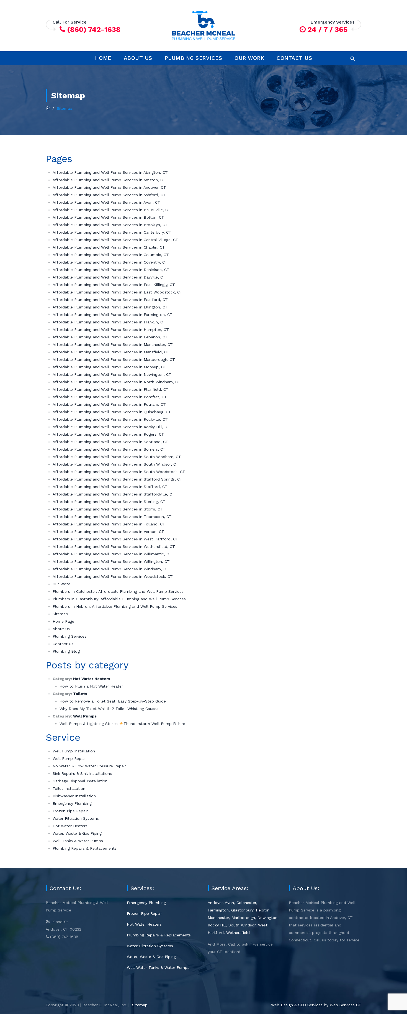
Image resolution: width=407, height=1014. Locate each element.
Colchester (246, 902)
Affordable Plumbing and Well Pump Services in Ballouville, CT (112, 210)
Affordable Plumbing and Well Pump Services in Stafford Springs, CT (117, 479)
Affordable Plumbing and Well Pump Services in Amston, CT (109, 180)
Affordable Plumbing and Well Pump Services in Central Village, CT (115, 239)
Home (103, 58)
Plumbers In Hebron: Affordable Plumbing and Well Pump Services (115, 606)
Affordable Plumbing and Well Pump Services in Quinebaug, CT (112, 412)
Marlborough (243, 917)
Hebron (262, 910)
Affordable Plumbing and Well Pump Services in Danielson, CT (111, 269)
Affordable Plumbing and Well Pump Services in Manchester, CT (113, 344)
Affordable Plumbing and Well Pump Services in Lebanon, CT (110, 337)
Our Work (249, 58)
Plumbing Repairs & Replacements (85, 848)
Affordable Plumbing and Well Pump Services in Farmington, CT (112, 314)
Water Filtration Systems (76, 818)
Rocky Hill (217, 925)
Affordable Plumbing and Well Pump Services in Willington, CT (111, 561)
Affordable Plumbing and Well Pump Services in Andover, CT (109, 187)
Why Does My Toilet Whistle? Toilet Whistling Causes (109, 708)
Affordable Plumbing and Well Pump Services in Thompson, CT (112, 516)
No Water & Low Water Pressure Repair (89, 766)
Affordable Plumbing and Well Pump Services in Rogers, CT (108, 434)
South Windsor (242, 925)
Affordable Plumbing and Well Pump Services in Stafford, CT (110, 486)
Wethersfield (238, 932)
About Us (138, 58)
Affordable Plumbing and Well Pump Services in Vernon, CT (108, 531)
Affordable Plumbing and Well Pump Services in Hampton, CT (111, 329)
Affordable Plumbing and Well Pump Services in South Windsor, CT (116, 464)
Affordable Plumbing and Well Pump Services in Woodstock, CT (113, 576)
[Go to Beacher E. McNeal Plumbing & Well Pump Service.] (48, 108)
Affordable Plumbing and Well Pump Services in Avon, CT (106, 202)
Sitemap (60, 614)
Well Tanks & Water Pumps (78, 841)
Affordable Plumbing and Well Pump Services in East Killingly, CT (114, 284)
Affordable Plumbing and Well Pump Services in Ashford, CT (109, 195)
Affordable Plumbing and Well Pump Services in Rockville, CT (110, 419)
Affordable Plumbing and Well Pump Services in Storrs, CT (108, 509)
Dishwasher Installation (74, 796)
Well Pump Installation (74, 751)
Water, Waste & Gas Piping (77, 833)
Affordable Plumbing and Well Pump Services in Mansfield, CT (111, 352)
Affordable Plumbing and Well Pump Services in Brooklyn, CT (110, 225)
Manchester (218, 917)
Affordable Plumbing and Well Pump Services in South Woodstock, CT (119, 471)
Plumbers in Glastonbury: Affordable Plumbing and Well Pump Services (119, 599)
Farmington (218, 910)
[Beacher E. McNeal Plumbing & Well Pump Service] (203, 25)
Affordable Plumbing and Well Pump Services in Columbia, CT (111, 254)
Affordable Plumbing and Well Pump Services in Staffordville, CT (114, 494)
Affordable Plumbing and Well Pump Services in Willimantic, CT (112, 554)
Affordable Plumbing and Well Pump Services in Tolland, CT (109, 524)
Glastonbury (242, 910)
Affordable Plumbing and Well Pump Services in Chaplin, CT (109, 247)
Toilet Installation (69, 788)
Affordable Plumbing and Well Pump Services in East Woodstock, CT (117, 292)
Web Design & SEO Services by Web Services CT (316, 1005)
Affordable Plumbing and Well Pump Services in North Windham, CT (117, 382)
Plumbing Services (193, 58)
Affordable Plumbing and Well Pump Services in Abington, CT (110, 172)
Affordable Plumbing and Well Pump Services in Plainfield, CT (111, 389)
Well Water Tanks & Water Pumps (158, 967)
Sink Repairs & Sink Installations (82, 773)
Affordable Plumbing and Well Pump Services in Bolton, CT (108, 217)
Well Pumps (85, 716)
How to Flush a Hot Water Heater (91, 686)
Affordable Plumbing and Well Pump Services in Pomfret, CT (110, 397)
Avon (229, 902)
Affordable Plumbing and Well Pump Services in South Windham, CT (117, 456)
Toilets (80, 693)
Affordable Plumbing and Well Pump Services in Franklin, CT (109, 322)
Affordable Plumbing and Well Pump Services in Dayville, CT (109, 277)
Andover (215, 902)
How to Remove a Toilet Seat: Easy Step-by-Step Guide (113, 701)
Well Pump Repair (69, 758)
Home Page (63, 621)
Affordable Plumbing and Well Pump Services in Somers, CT (109, 449)
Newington (267, 917)
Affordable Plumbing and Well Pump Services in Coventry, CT (110, 262)
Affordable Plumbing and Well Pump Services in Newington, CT (112, 374)
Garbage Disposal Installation (80, 781)
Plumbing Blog (66, 651)
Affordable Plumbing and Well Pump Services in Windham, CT (111, 569)
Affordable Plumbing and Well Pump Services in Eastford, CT (110, 299)
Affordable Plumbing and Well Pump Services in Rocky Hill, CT (111, 427)
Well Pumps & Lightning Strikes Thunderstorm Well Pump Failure (122, 723)
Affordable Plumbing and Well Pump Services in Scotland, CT (110, 442)
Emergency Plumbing (72, 803)
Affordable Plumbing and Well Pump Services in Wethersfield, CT (114, 546)
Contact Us (294, 58)
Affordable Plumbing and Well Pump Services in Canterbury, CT (112, 232)
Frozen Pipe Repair (70, 811)
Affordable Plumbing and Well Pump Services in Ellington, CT (110, 307)
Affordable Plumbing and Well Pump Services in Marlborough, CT (114, 359)
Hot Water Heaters (91, 678)
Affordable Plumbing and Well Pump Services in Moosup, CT (109, 367)
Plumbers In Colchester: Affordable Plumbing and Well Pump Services (118, 591)
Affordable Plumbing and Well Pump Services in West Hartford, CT (115, 539)
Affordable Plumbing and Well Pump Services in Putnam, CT (109, 404)
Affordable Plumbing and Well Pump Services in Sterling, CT (109, 501)
